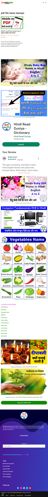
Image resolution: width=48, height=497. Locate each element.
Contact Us (12, 495)
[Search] (43, 2)
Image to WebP (6, 468)
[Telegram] (27, 488)
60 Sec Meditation (7, 476)
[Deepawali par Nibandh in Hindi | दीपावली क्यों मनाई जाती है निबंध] (24, 352)
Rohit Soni (4, 35)
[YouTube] (30, 488)
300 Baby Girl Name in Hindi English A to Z (24, 203)
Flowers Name (4, 320)
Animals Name (4, 307)
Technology (16, 35)
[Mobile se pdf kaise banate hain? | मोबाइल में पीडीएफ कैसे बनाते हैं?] (12, 22)
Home (2, 495)
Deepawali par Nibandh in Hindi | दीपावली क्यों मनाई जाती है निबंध (24, 366)
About (7, 495)
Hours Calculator (7, 474)
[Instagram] (21, 488)
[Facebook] (18, 488)
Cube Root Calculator (8, 471)
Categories (24, 443)
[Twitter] (24, 488)
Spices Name (4, 333)
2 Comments (9, 35)
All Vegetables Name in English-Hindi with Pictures (24, 299)
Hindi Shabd (4, 336)
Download (24, 454)
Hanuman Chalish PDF (24, 402)
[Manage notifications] (3, 494)
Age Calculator (6, 466)
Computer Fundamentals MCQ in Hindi (24, 233)
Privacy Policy (20, 495)
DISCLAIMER (28, 495)
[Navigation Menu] (45, 3)
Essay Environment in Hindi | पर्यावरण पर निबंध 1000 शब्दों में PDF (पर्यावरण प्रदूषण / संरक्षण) (24, 397)
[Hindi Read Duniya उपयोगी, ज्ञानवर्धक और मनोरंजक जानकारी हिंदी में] (7, 2)
